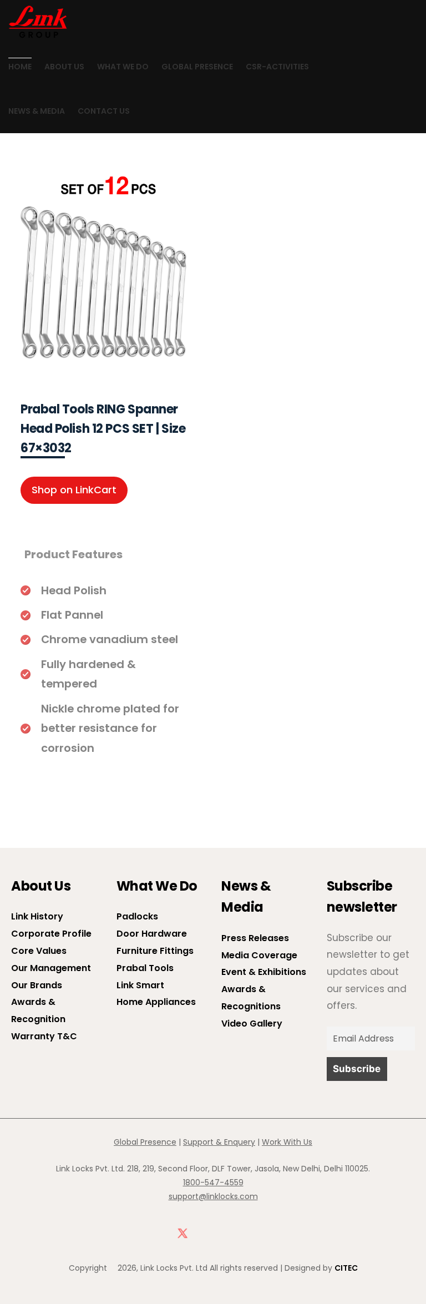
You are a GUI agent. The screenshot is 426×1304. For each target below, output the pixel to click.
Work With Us (287, 1142)
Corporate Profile (51, 933)
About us (64, 66)
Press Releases (255, 938)
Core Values (39, 950)
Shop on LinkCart (74, 490)
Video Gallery (251, 1023)
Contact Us (104, 111)
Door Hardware (151, 933)
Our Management (51, 968)
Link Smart (140, 985)
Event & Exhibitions (263, 972)
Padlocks (137, 916)
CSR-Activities (277, 66)
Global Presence (197, 66)
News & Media (36, 111)
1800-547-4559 (213, 1182)
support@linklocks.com (213, 1196)
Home (20, 66)
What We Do (123, 66)
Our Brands (36, 985)
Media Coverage (259, 955)
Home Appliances (156, 1001)
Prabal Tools (145, 968)
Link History (37, 916)
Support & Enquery (219, 1142)
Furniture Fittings (155, 950)
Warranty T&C (44, 1036)
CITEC (346, 1267)
